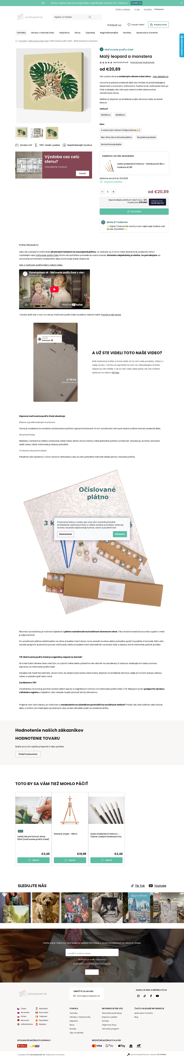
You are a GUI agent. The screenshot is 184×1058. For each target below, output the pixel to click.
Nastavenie (65, 534)
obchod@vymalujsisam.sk (88, 996)
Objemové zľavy (109, 1025)
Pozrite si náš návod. (111, 314)
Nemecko (25, 1020)
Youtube (160, 886)
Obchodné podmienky (112, 1013)
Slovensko (25, 1012)
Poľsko (23, 1016)
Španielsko (43, 1020)
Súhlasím (120, 534)
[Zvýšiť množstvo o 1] (113, 192)
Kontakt (105, 1021)
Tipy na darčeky (76, 1032)
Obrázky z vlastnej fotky (80, 1017)
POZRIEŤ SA (136, 3)
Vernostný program (110, 1029)
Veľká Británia (27, 1024)
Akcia (72, 1025)
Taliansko (43, 1016)
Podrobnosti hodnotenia (142, 62)
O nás (137, 9)
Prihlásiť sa (114, 25)
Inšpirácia (74, 1021)
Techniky (74, 1013)
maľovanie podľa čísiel (47, 255)
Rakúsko (42, 1024)
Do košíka (136, 211)
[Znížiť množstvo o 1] (102, 192)
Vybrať (35, 860)
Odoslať (92, 972)
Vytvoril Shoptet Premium (139, 1054)
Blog (136, 1017)
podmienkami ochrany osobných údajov (92, 963)
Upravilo (158, 1054)
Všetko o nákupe (122, 9)
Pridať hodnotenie (28, 754)
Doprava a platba (113, 181)
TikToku (115, 372)
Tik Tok (140, 886)
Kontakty (148, 9)
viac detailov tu (160, 76)
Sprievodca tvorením (143, 1013)
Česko (23, 1008)
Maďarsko (43, 1008)
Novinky (73, 1029)
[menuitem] (21, 33)
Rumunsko (43, 1012)
